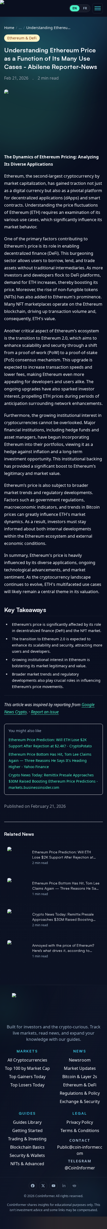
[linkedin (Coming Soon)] (64, 1186)
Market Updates (80, 1068)
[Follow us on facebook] (33, 1186)
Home (9, 27)
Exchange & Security (80, 1101)
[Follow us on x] (43, 1186)
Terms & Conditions (80, 1130)
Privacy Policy (79, 1122)
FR (85, 8)
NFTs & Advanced (27, 1164)
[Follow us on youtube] (53, 1186)
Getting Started (27, 1130)
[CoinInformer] (53, 1007)
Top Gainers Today (27, 1076)
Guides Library (27, 1122)
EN (74, 8)
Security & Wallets (27, 1155)
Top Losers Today (27, 1085)
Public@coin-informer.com (79, 1150)
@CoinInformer (80, 1168)
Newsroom (80, 1060)
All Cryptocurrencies (27, 1060)
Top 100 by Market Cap (27, 1068)
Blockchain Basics (27, 1147)
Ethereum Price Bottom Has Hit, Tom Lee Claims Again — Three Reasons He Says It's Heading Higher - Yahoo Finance (50, 760)
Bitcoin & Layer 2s (79, 1076)
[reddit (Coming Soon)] (74, 1186)
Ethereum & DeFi (79, 1085)
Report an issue (45, 712)
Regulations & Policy (80, 1093)
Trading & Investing (27, 1139)
